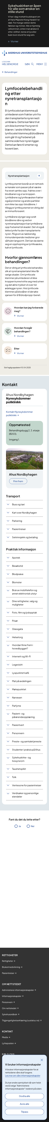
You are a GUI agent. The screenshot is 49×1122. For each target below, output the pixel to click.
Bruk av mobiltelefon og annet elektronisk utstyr (24, 592)
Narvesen (17, 697)
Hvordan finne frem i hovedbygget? (22, 647)
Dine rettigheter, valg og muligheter (24, 603)
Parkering (17, 520)
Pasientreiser (19, 529)
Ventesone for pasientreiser (26, 785)
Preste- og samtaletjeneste (26, 741)
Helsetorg (17, 637)
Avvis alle (24, 1103)
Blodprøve (17, 574)
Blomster (17, 582)
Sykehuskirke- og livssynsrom (21, 759)
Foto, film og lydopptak (24, 612)
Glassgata (17, 628)
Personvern (18, 733)
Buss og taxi (18, 504)
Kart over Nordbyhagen (24, 512)
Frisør (15, 620)
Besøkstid (17, 565)
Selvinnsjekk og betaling (25, 537)
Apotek (16, 557)
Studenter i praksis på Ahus (26, 749)
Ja (20, 826)
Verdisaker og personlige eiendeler (25, 795)
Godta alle (24, 1096)
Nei (32, 826)
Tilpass (24, 1111)
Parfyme (16, 705)
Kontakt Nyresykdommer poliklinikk (19, 413)
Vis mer (14, 41)
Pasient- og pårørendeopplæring (23, 715)
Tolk (14, 777)
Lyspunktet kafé (20, 672)
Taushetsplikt (19, 768)
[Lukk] (42, 1060)
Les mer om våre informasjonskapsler (22, 1075)
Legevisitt (17, 664)
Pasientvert (18, 724)
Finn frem (18, 481)
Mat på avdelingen (21, 681)
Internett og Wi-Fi (21, 656)
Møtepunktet (19, 689)
